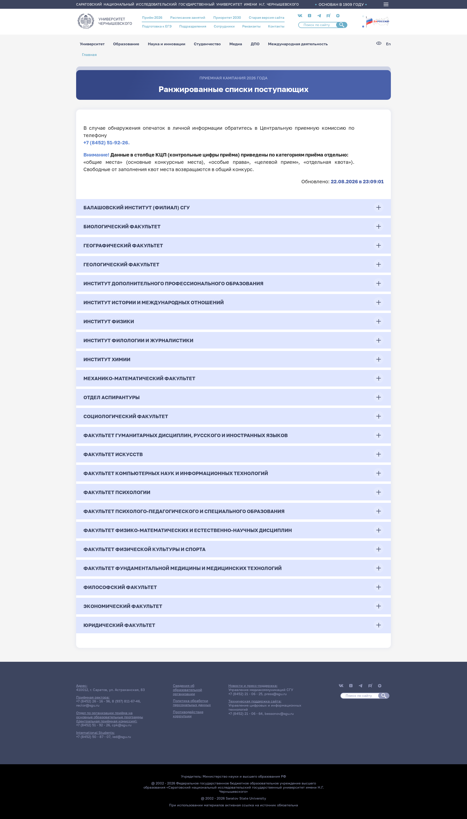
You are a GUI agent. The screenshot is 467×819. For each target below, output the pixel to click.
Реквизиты (251, 26)
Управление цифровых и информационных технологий (264, 707)
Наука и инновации (166, 43)
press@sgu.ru (275, 694)
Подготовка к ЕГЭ (157, 26)
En (388, 44)
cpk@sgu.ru (121, 725)
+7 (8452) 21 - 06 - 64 (245, 713)
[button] (363, 16)
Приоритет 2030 (227, 17)
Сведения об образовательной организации (187, 689)
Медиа (235, 43)
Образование (126, 43)
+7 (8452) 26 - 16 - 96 (93, 701)
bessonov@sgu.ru (279, 713)
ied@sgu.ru (121, 737)
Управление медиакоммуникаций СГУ (260, 690)
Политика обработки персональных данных (192, 703)
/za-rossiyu (377, 21)
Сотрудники (224, 26)
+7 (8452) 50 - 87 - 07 (93, 737)
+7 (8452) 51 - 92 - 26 (93, 725)
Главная (89, 55)
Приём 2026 (152, 17)
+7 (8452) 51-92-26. (106, 142)
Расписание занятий (187, 17)
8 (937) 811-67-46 (126, 701)
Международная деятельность (298, 43)
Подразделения (192, 26)
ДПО (255, 43)
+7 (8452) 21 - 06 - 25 (245, 694)
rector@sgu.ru (87, 705)
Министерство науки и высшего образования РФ (244, 776)
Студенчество (207, 43)
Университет (92, 43)
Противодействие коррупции (188, 714)
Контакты (276, 26)
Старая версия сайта (266, 17)
